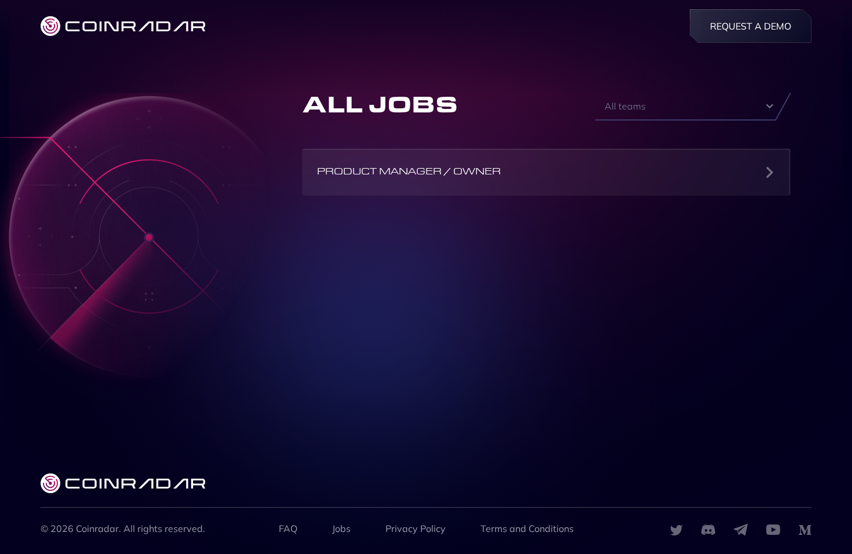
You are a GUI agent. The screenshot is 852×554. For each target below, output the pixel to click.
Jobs (341, 528)
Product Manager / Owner (409, 172)
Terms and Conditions (527, 528)
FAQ (288, 528)
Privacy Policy (415, 528)
